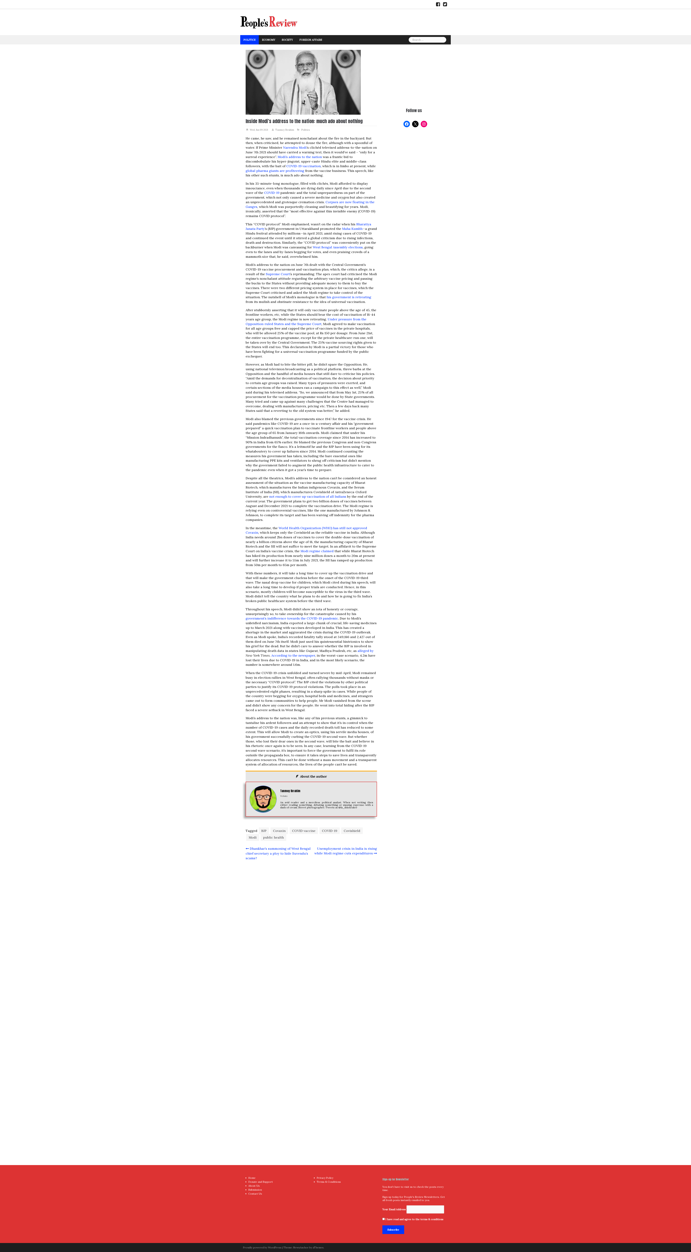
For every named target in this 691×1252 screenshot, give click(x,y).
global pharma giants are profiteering (275, 171)
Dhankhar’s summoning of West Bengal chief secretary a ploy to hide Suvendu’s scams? (278, 853)
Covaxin (279, 831)
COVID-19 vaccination (303, 166)
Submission (255, 1189)
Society (287, 39)
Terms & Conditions (329, 1181)
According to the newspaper (293, 655)
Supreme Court (278, 274)
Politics (249, 39)
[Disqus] (311, 1005)
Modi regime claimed (317, 551)
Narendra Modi (295, 147)
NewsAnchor (301, 1247)
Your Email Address (394, 1209)
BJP (264, 831)
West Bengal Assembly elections (338, 247)
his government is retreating (349, 297)
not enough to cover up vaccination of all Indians (307, 496)
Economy (268, 39)
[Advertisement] (413, 75)
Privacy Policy (325, 1177)
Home (252, 1177)
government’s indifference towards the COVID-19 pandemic (292, 618)
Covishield (352, 831)
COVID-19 (271, 193)
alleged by (366, 651)
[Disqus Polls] (311, 911)
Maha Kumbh (352, 229)
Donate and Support (260, 1181)
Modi (253, 837)
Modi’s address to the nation (300, 157)
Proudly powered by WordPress (262, 1247)
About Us (254, 1185)
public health (273, 837)
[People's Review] (269, 22)
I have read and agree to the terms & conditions (414, 1219)
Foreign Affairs (310, 39)
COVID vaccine (303, 831)
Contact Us (255, 1193)
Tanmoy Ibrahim (284, 129)
